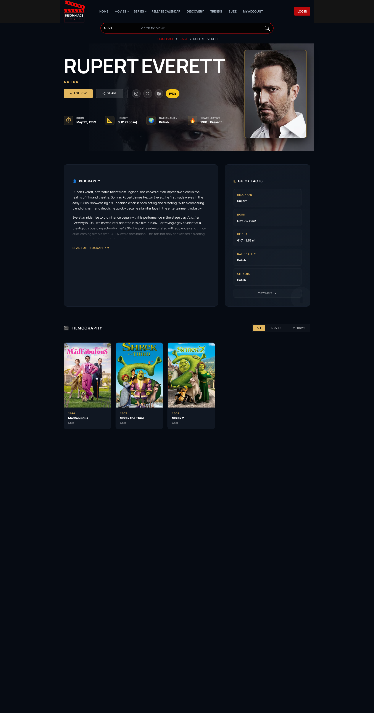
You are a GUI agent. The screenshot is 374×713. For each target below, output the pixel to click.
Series (139, 11)
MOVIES (276, 328)
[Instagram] (136, 93)
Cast (184, 39)
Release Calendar (166, 11)
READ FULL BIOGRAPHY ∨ (91, 247)
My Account (253, 11)
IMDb (172, 93)
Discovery (195, 11)
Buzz (233, 11)
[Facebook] (159, 93)
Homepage (166, 39)
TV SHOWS (298, 328)
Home (103, 11)
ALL (259, 328)
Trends (216, 11)
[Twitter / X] (147, 93)
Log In (302, 11)
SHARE (112, 93)
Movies (120, 11)
